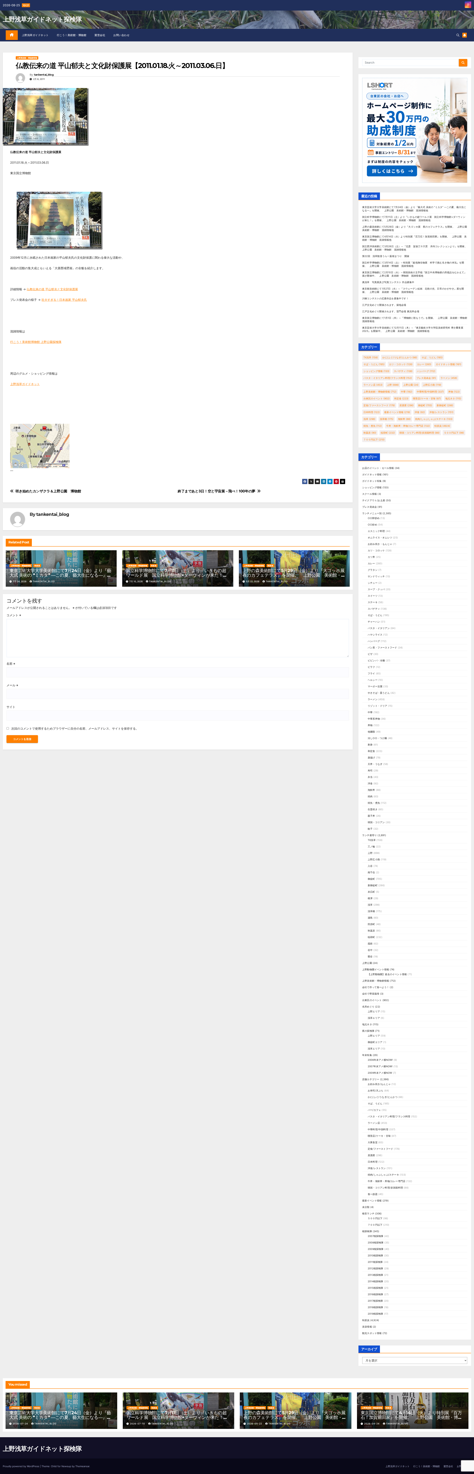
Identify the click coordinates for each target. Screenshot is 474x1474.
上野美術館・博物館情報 (27, 58)
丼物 (454, 391)
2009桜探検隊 (376, 1249)
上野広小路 (432, 384)
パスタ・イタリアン (379, 628)
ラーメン (448, 377)
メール (12, 685)
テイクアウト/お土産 (373, 500)
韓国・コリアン (376, 822)
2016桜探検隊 (375, 1294)
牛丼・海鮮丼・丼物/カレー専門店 (408, 425)
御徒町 (425, 405)
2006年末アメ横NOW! (380, 1059)
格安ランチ (368, 1213)
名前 (10, 663)
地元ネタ (453, 398)
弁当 (370, 776)
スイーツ (373, 595)
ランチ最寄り (369, 835)
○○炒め (372, 524)
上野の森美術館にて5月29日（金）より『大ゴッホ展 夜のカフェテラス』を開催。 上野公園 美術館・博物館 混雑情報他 (296, 575)
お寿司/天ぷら (375, 1090)
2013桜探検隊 (375, 1274)
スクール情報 (369, 493)
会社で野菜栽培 (370, 993)
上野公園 (410, 384)
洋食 (420, 412)
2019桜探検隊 (375, 1313)
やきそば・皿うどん (379, 692)
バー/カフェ (374, 1109)
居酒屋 (406, 405)
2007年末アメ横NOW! (380, 1066)
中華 (406, 391)
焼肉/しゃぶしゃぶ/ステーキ (434, 418)
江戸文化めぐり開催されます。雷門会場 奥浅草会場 (390, 311)
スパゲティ (403, 371)
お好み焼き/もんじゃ (379, 1084)
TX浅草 (370, 357)
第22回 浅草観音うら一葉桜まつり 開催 (385, 256)
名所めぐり (368, 1006)
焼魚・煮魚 (372, 425)
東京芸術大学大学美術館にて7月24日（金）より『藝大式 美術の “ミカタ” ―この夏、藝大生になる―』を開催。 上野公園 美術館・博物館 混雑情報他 (60, 575)
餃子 (370, 828)
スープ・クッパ (376, 589)
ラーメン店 (373, 384)
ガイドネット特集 (372, 480)
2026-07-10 (138, 1423)
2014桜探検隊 (375, 1281)
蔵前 (370, 943)
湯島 (370, 917)
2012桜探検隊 (375, 1268)
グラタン (373, 569)
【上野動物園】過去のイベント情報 (387, 974)
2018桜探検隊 (375, 1307)
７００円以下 (374, 439)
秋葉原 (369, 432)
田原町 (371, 924)
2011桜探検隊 (375, 1261)
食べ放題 (373, 1194)
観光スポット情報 (372, 1333)
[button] (457, 35)
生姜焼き (373, 809)
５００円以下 (454, 432)
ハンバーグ (426, 371)
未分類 (366, 1207)
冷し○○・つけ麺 (377, 738)
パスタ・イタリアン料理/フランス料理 (387, 377)
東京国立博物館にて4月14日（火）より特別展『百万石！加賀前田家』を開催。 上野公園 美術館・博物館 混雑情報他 (411, 1417)
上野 (393, 384)
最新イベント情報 (397, 412)
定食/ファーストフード (379, 405)
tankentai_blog (44, 74)
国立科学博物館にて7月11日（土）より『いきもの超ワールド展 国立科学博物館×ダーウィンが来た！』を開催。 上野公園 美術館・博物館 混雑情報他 (176, 575)
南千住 (371, 872)
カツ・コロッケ (401, 364)
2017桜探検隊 (375, 1300)
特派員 (37, 565)
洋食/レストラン (441, 412)
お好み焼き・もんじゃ (380, 543)
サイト (10, 707)
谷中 (370, 950)
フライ (371, 673)
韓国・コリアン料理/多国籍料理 (419, 432)
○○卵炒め (374, 518)
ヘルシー (373, 679)
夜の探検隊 (368, 1030)
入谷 (370, 865)
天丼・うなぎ (375, 764)
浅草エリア (374, 1017)
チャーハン (374, 621)
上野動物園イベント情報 (375, 969)
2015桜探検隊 (375, 1287)
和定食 (401, 398)
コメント (13, 615)
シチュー (373, 582)
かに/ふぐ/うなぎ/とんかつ (399, 357)
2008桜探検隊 (376, 1242)
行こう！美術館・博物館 (71, 35)
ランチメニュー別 (372, 513)
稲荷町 (388, 432)
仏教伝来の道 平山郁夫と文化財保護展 (52, 289)
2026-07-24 (21, 1423)
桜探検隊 (367, 1231)
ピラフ (371, 666)
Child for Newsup (61, 1466)
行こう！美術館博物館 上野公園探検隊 (35, 342)
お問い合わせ (121, 35)
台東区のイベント (376, 398)
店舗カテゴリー (370, 1079)
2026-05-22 (255, 1423)
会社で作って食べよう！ (375, 987)
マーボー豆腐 (375, 686)
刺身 (370, 744)
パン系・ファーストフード (382, 647)
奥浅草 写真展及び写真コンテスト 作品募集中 (388, 282)
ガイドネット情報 (448, 364)
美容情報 (367, 1326)
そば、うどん (432, 357)
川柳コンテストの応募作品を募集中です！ (385, 298)
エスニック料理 (376, 531)
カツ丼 (371, 556)
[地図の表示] (39, 445)
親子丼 (371, 815)
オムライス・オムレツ (380, 537)
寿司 (370, 770)
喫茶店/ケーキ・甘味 (427, 398)
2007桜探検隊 (375, 1236)
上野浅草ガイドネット (35, 35)
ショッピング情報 (376, 371)
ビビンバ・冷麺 (376, 660)
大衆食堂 (373, 1142)
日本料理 (371, 412)
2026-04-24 (372, 1423)
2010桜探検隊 (375, 1255)
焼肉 (370, 796)
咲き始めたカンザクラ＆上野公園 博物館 (48, 491)
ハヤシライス (375, 634)
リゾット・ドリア (377, 705)
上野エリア (374, 1011)
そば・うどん (374, 364)
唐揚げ (371, 757)
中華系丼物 (374, 718)
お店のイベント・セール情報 (378, 467)
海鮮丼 (404, 418)
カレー (424, 364)
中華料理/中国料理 (430, 391)
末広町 (371, 891)
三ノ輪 (371, 846)
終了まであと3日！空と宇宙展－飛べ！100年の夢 (216, 491)
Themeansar (82, 1466)
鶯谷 (370, 956)
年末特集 (367, 1055)
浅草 (369, 418)
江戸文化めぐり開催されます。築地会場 (384, 304)
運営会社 (99, 35)
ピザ (370, 654)
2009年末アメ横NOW (380, 1072)
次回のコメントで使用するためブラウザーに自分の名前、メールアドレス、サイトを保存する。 (75, 728)
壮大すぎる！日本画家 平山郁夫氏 (64, 300)
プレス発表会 (426, 377)
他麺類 (371, 731)
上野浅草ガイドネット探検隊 (42, 19)
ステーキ (373, 602)
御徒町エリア (375, 1042)
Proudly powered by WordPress (21, 1466)
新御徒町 (445, 405)
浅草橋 (386, 418)
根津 (370, 898)
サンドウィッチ (376, 576)
